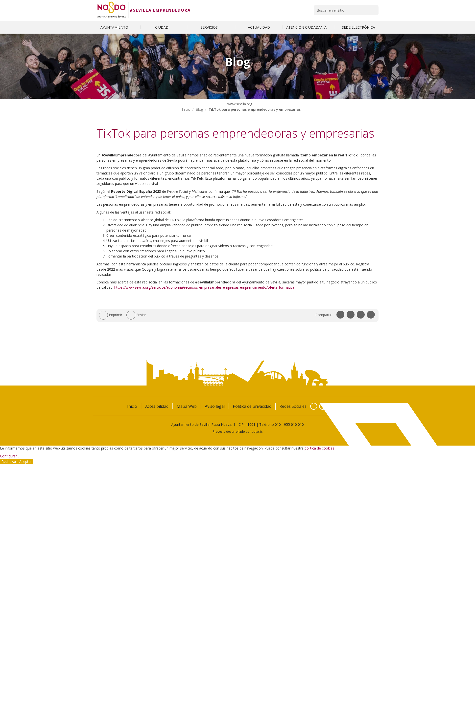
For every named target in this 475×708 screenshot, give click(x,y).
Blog (199, 109)
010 (278, 424)
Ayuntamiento (114, 27)
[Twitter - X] (322, 406)
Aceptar (25, 461)
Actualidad (259, 27)
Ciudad (162, 27)
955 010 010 (294, 424)
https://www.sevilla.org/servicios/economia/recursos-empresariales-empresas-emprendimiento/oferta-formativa (204, 287)
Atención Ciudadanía (307, 27)
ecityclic (257, 431)
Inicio (186, 109)
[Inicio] (111, 10)
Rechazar (8, 461)
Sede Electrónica (358, 27)
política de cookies (319, 448)
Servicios (210, 27)
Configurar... (9, 456)
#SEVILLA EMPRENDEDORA (160, 10)
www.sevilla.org (239, 104)
